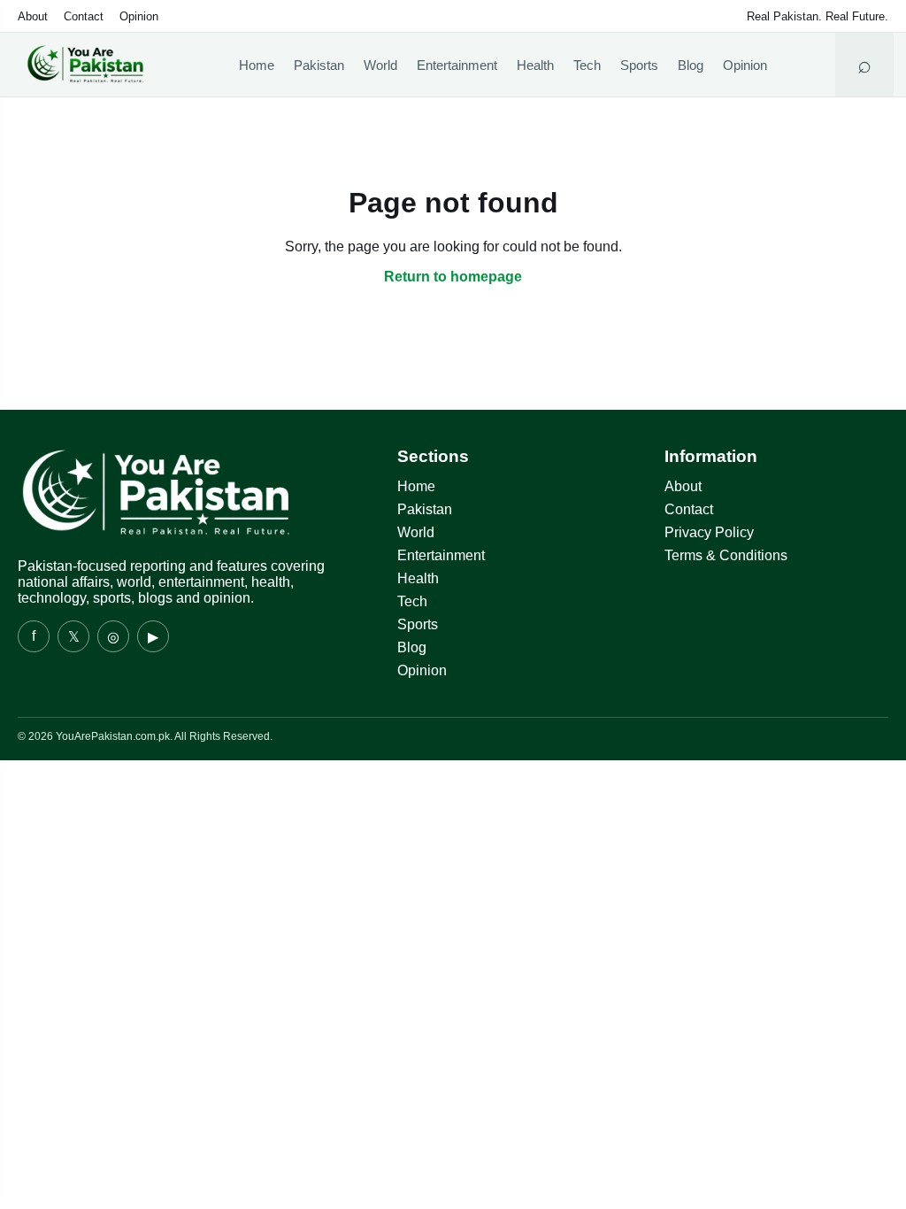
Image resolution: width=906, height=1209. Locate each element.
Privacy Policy (709, 532)
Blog (690, 65)
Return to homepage (453, 276)
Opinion (138, 16)
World (380, 65)
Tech (587, 65)
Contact (84, 16)
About (33, 16)
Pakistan (319, 65)
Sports (639, 65)
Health (535, 65)
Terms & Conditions (725, 555)
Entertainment (457, 65)
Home (256, 65)
